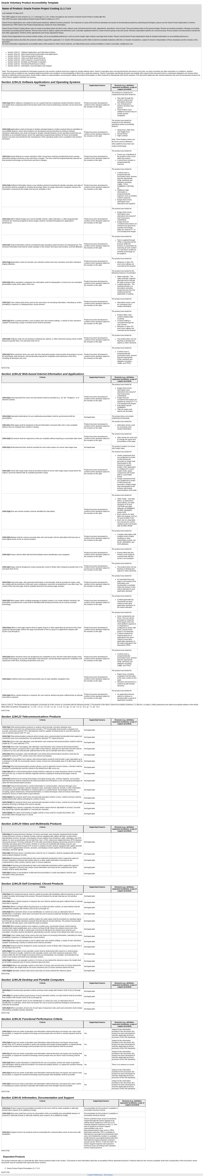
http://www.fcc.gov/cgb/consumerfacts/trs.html (101, 1134)
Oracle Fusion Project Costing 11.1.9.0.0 (44, 19)
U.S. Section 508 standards (71, 40)
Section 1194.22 (14, 54)
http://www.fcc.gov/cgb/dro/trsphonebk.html (102, 1138)
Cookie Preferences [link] (95, 1175)
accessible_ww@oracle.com (122, 44)
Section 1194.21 (14, 52)
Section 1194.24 (14, 58)
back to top (5, 368)
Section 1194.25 (14, 60)
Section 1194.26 (14, 62)
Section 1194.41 (14, 66)
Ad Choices (108, 1175)
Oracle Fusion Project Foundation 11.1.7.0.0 (23, 1168)
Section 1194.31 (14, 64)
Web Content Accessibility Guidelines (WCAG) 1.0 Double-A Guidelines (114, 40)
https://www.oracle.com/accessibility (89, 44)
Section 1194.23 (14, 56)
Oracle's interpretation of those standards (165, 40)
